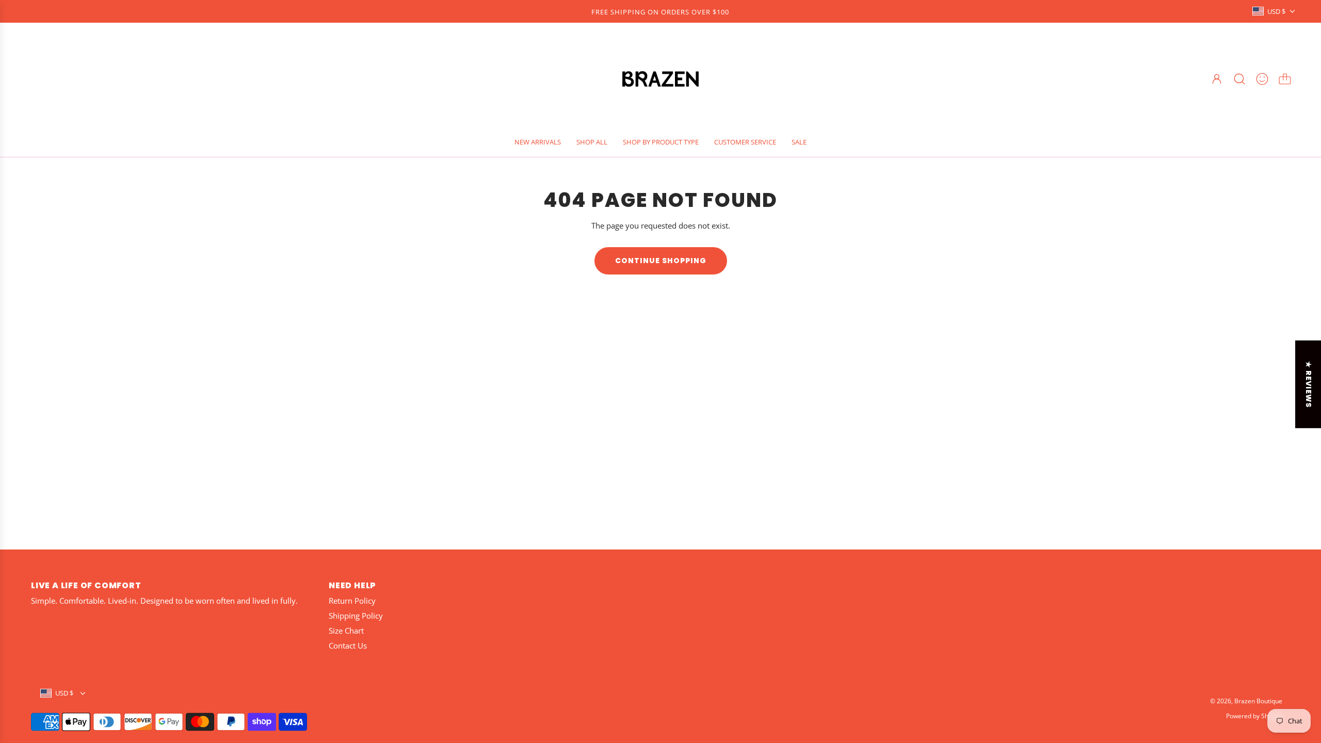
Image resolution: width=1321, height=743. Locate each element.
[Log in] (1216, 79)
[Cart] (1285, 79)
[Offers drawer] (1262, 79)
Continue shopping (660, 260)
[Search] (1239, 79)
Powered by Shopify (1254, 716)
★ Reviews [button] (1308, 384)
